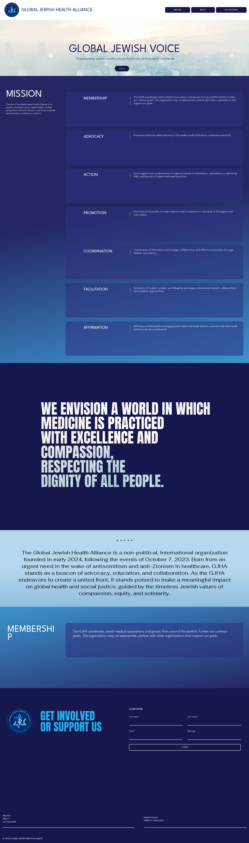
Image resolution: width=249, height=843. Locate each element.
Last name (192, 717)
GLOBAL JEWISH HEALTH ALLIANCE (57, 10)
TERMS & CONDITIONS (154, 820)
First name (134, 717)
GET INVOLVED (9, 822)
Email (132, 731)
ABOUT (6, 819)
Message (191, 731)
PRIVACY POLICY (151, 818)
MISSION (6, 816)
